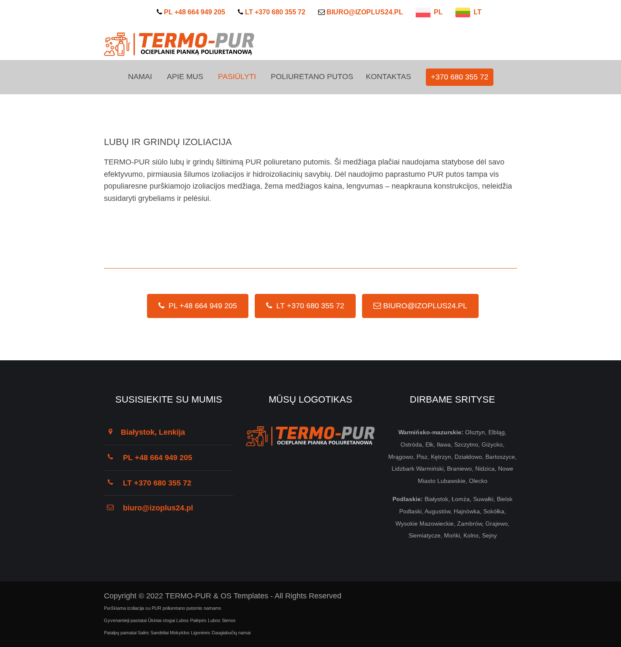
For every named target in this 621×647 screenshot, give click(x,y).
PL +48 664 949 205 (200, 306)
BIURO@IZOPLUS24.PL (424, 306)
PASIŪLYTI (237, 76)
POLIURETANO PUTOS (312, 76)
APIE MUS (185, 76)
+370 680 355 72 (459, 77)
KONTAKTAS (388, 76)
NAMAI (140, 76)
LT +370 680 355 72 (308, 306)
